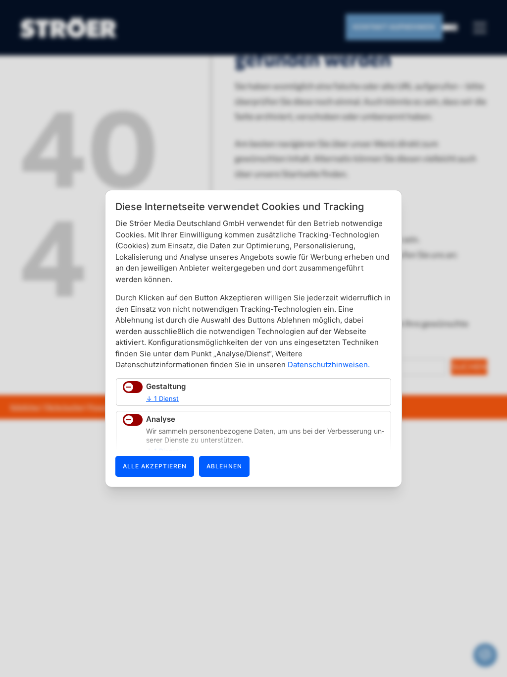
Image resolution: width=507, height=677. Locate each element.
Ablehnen (224, 466)
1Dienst (162, 398)
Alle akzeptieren (155, 466)
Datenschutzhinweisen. (329, 364)
